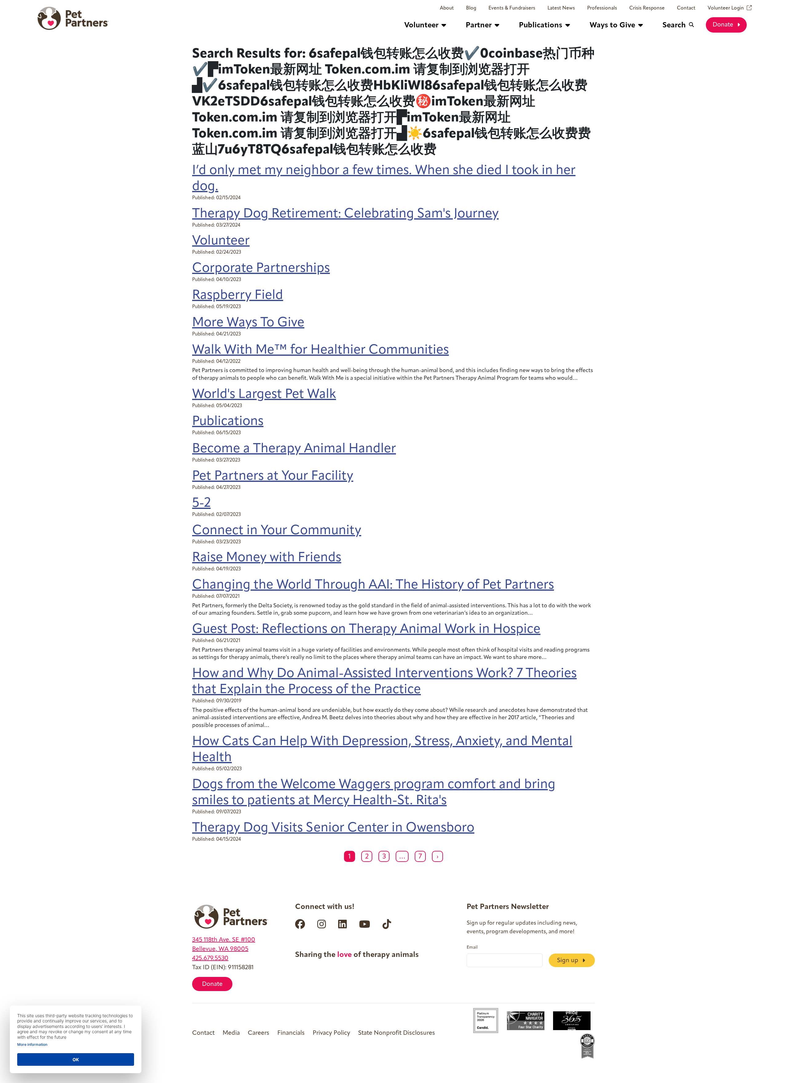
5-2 (201, 503)
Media (231, 1033)
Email (472, 948)
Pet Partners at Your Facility (272, 476)
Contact (686, 8)
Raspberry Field (237, 295)
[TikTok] (386, 924)
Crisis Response (647, 8)
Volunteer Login (726, 8)
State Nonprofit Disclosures (396, 1033)
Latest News (561, 8)
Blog (471, 8)
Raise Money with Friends (266, 558)
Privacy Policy (331, 1033)
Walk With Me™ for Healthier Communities (320, 350)
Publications (227, 421)
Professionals (602, 8)
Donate (724, 25)
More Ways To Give (248, 323)
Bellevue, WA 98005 (220, 949)
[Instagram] (321, 924)
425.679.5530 (210, 958)
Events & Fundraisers (511, 8)
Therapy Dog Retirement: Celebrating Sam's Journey (345, 214)
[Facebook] (300, 924)
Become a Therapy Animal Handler (294, 449)
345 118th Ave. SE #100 (223, 940)
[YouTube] (364, 924)
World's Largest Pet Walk (264, 394)
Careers (258, 1033)
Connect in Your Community (276, 531)
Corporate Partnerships (261, 268)
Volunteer (221, 241)
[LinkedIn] (342, 924)
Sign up (568, 961)
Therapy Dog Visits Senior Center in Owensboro (333, 828)
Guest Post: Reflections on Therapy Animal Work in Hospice (366, 629)
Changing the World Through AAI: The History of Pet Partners (373, 585)
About (447, 8)
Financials (291, 1033)
